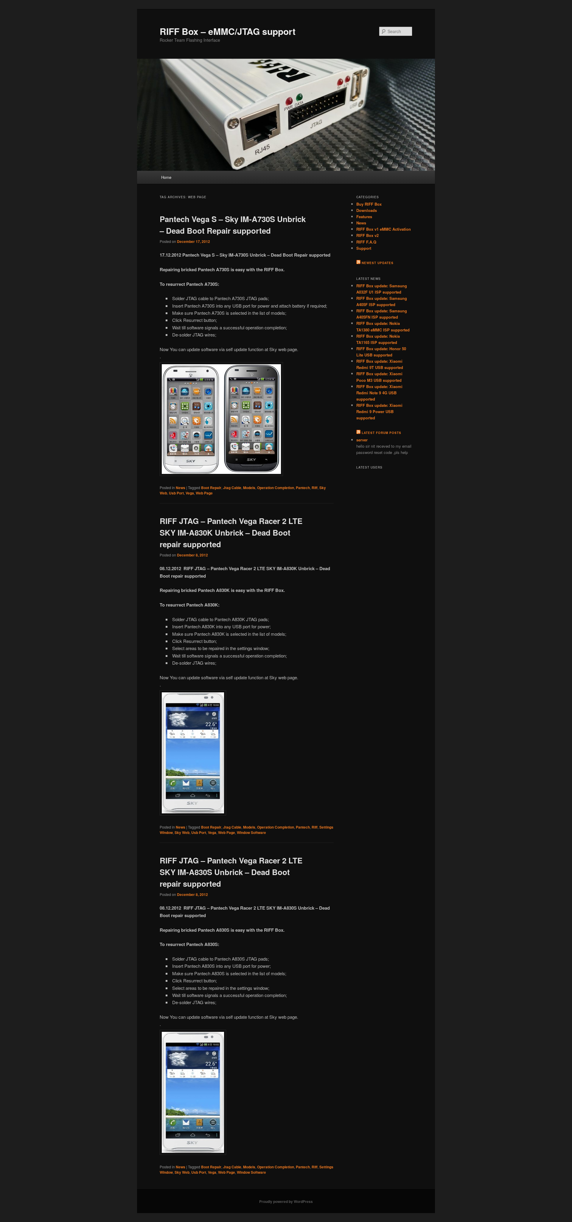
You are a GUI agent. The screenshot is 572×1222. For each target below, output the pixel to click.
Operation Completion (275, 487)
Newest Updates (378, 263)
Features (364, 216)
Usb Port (176, 493)
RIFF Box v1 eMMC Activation (383, 229)
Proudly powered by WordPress (286, 1201)
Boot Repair (211, 487)
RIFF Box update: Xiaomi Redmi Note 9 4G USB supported (379, 393)
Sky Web (182, 832)
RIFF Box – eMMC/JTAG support (228, 31)
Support (363, 248)
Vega (190, 493)
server (362, 440)
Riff (315, 487)
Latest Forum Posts (381, 433)
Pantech (303, 487)
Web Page (204, 493)
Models (249, 487)
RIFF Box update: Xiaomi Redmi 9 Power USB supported (379, 411)
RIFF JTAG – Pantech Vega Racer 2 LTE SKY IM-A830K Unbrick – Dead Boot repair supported (231, 532)
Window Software (251, 832)
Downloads (366, 210)
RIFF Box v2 (367, 235)
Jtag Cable (232, 487)
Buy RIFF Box (369, 204)
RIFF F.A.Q (366, 242)
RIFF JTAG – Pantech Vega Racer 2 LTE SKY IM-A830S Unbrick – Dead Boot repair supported (231, 872)
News (180, 487)
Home (166, 177)
